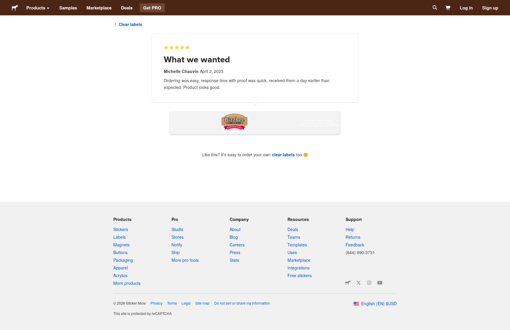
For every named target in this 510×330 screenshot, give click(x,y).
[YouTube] (379, 282)
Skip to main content (4, 4)
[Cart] (448, 7)
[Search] (434, 7)
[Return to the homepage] (15, 7)
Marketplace (99, 7)
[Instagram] (369, 282)
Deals (127, 7)
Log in (466, 7)
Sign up (490, 7)
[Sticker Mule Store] (348, 282)
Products (35, 7)
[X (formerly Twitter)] (358, 282)
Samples (68, 7)
